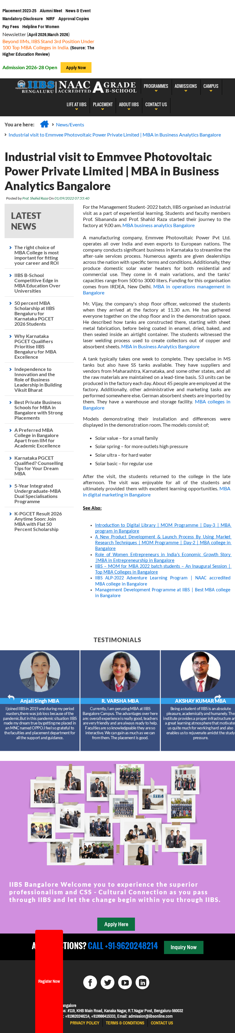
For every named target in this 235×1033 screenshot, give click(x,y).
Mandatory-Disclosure (22, 18)
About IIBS (129, 104)
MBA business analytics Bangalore (158, 225)
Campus (210, 86)
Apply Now (76, 67)
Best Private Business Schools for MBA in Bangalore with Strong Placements (38, 410)
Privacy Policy (84, 1022)
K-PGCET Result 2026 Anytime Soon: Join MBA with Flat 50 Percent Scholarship (38, 521)
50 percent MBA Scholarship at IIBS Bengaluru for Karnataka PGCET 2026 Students (34, 313)
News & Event (78, 10)
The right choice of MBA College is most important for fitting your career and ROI (36, 255)
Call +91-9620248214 (122, 946)
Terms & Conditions (125, 1022)
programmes (156, 86)
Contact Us (156, 104)
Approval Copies (73, 18)
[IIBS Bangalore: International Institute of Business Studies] (76, 86)
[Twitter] (107, 982)
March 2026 (57, 34)
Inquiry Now (183, 947)
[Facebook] (90, 982)
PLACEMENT (103, 104)
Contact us (162, 1022)
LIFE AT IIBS (77, 104)
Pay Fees (10, 26)
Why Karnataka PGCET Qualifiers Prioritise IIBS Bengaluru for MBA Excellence (35, 346)
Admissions (186, 86)
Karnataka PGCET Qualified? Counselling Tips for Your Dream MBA (38, 465)
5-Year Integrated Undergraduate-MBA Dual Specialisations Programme (37, 493)
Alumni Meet (51, 10)
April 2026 (37, 34)
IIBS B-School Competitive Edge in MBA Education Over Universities (37, 283)
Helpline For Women (40, 26)
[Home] (44, 124)
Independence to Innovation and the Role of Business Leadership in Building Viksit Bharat (38, 379)
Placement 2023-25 (19, 10)
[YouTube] (125, 982)
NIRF (50, 18)
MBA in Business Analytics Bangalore (160, 346)
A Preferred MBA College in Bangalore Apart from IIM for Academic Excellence (37, 437)
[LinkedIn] (142, 982)
